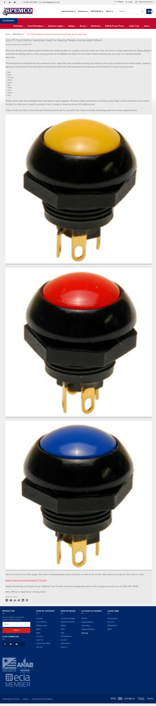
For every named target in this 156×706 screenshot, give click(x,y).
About (108, 11)
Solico (63, 629)
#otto (7, 592)
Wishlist (120, 2)
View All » (39, 647)
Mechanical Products (68, 622)
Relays (71, 26)
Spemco (63, 625)
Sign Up (90, 622)
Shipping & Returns (88, 629)
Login (130, 2)
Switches (18, 26)
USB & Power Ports (114, 26)
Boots (83, 26)
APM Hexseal (65, 643)
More (147, 26)
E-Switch (64, 640)
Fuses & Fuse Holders (43, 643)
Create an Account (145, 2)
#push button (26, 592)
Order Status (85, 626)
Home (7, 34)
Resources (82, 11)
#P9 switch (15, 592)
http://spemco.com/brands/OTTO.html (26, 580)
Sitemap (84, 633)
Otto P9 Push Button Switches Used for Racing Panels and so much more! (57, 34)
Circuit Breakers (35, 26)
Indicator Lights (55, 26)
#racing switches (39, 592)
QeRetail (50, 699)
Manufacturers (67, 11)
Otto (62, 633)
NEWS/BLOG (96, 11)
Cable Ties (134, 26)
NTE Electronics (66, 636)
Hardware (95, 26)
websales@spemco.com (51, 2)
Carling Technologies (68, 618)
